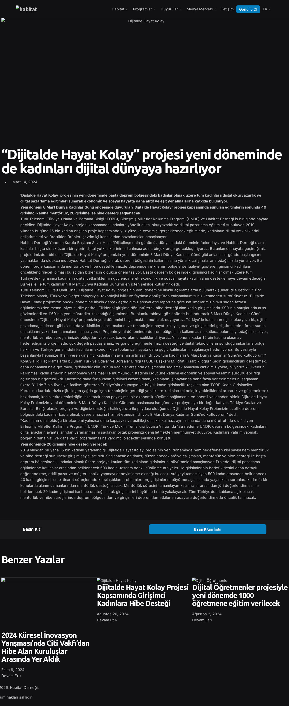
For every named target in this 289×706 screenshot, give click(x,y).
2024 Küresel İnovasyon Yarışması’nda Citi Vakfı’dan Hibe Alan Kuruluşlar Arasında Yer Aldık (45, 647)
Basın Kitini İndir (207, 529)
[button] (149, 178)
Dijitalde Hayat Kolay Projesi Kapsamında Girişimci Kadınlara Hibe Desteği (143, 595)
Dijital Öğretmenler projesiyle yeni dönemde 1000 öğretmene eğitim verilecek (239, 595)
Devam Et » (11, 675)
